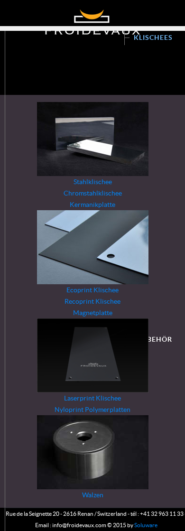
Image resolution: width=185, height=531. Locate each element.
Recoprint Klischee (92, 301)
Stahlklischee (93, 182)
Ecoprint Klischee (92, 290)
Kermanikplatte (92, 204)
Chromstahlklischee (93, 193)
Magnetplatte (92, 313)
